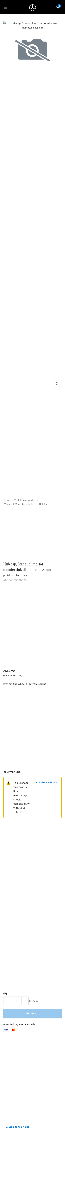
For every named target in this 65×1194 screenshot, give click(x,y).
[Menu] (5, 7)
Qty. (5, 993)
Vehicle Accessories (24, 500)
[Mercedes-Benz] (33, 8)
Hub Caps (44, 504)
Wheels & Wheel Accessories (19, 504)
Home (6, 500)
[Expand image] (57, 383)
